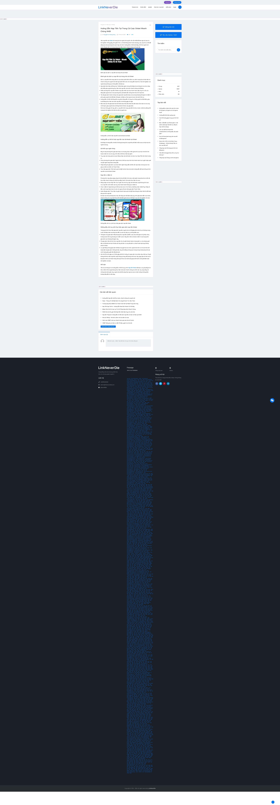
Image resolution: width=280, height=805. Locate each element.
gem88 (147, 414)
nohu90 (140, 457)
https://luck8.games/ (137, 583)
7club (146, 666)
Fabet (130, 669)
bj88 (148, 441)
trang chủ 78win (138, 681)
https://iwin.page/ (137, 466)
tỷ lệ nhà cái (137, 498)
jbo (152, 690)
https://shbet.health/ (141, 506)
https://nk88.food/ (141, 607)
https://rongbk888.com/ (139, 394)
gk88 (137, 495)
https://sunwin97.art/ (138, 398)
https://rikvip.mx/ (130, 509)
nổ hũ (143, 407)
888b (128, 588)
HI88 (137, 649)
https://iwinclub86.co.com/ (131, 457)
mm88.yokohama (138, 598)
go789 (139, 665)
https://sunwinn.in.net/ (145, 509)
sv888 (135, 592)
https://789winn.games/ (146, 631)
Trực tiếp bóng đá (130, 383)
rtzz (148, 627)
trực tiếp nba (148, 390)
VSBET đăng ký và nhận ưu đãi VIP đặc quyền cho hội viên (117, 323)
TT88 (135, 582)
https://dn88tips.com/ (130, 614)
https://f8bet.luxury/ (137, 672)
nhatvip (141, 546)
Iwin (135, 416)
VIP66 (137, 499)
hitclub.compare (129, 547)
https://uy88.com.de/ (146, 523)
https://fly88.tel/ (130, 423)
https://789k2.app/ (130, 651)
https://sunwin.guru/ (137, 465)
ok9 (136, 393)
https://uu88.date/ (137, 574)
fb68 (127, 685)
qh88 (137, 500)
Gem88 (138, 669)
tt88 (139, 485)
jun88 (145, 446)
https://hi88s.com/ (130, 411)
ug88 (141, 545)
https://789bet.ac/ (142, 621)
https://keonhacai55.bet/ (134, 382)
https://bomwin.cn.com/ (148, 471)
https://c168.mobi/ (142, 652)
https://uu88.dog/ (130, 602)
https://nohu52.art (147, 531)
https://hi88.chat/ (130, 469)
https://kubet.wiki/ (140, 705)
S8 (143, 496)
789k (143, 498)
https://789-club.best (144, 541)
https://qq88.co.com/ (149, 701)
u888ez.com (135, 528)
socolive (151, 382)
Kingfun (141, 527)
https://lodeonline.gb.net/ (131, 429)
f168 (149, 429)
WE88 (150, 518)
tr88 (146, 546)
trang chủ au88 (140, 542)
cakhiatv (143, 390)
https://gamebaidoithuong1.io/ (132, 539)
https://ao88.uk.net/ (130, 548)
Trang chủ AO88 (143, 658)
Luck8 (147, 551)
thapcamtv (143, 388)
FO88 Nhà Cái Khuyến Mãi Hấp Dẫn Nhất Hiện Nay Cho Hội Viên (118, 312)
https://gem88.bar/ (130, 392)
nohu (128, 505)
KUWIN (140, 569)
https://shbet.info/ (142, 462)
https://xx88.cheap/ (143, 673)
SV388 (132, 647)
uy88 (128, 475)
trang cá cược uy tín (148, 460)
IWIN (144, 381)
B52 (149, 414)
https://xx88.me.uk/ (147, 391)
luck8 (135, 486)
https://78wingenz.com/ (145, 477)
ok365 (142, 635)
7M (135, 636)
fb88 (134, 461)
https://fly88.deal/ (137, 464)
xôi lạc (137, 383)
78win (139, 380)
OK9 (141, 434)
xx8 (127, 606)
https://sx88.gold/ (130, 500)
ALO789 (145, 436)
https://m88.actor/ (132, 531)
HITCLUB (140, 505)
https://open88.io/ (132, 626)
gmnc (128, 480)
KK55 (128, 591)
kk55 (140, 586)
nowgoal (146, 392)
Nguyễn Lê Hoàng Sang (109, 34)
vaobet (128, 412)
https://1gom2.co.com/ (139, 471)
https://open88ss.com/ (146, 672)
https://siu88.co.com (142, 580)
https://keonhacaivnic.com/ (131, 501)
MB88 (140, 693)
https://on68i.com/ (132, 558)
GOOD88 (133, 653)
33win (137, 485)
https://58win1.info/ (142, 572)
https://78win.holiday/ (130, 618)
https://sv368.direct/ (148, 379)
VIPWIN (135, 580)
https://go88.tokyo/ (144, 403)
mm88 (143, 685)
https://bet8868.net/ (141, 645)
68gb (146, 484)
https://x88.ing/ (145, 494)
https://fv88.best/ (133, 642)
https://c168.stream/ (139, 604)
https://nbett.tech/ (135, 660)
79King (130, 433)
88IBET (150, 494)
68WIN (128, 528)
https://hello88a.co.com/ (131, 516)
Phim (169, 91)
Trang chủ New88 (139, 661)
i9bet (140, 421)
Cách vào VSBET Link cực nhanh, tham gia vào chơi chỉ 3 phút (118, 320)
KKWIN (128, 701)
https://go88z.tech (133, 710)
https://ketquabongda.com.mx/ (132, 494)
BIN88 (141, 392)
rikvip (140, 382)
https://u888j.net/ (133, 481)
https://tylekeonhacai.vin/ (131, 458)
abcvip (135, 630)
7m (149, 392)
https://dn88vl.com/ (143, 650)
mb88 (142, 485)
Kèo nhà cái (145, 495)
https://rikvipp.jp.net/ (147, 454)
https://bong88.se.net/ (131, 460)
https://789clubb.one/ (131, 406)
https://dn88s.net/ (130, 552)
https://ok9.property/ (130, 442)
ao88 (152, 448)
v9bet (140, 383)
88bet (150, 505)
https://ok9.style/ (130, 589)
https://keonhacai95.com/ (134, 418)
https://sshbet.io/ (130, 438)
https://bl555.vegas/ (148, 675)
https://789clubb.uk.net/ (148, 453)
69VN (137, 635)
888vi (146, 640)
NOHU (143, 569)
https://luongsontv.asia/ (147, 674)
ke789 (140, 486)
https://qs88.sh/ (129, 625)
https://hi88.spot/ (135, 638)
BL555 (134, 504)
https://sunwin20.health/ (139, 601)
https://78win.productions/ (131, 605)
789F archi (147, 645)
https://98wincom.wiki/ (136, 688)
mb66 (134, 448)
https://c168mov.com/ (130, 483)
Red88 (133, 669)
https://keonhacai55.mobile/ (144, 468)
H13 (140, 595)
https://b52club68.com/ (139, 472)
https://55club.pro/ (133, 520)
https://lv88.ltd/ (143, 499)
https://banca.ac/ (149, 433)
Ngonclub (147, 429)
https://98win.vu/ (130, 575)
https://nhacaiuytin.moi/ (140, 459)
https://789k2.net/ (130, 595)
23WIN (128, 520)
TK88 (151, 547)
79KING (146, 422)
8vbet (146, 690)
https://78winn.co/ (145, 657)
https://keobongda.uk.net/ (147, 624)
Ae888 (141, 534)
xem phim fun (138, 423)
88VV (130, 517)
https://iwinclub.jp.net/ (131, 454)
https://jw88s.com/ (135, 590)
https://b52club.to (142, 484)
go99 (149, 484)
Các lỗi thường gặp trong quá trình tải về (168, 119)
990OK (128, 673)
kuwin (146, 492)
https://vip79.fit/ (137, 392)
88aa (128, 634)
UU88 (130, 495)
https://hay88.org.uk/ (132, 567)
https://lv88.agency (142, 713)
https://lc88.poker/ (137, 663)
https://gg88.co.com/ (141, 414)
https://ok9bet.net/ (130, 705)
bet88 (135, 395)
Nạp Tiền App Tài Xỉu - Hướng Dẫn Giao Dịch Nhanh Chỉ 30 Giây (118, 306)
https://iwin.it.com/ (139, 536)
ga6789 (133, 576)
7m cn (152, 665)
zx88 (141, 640)
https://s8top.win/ (130, 633)
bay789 (151, 683)
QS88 (135, 462)
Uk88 (146, 669)
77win (136, 463)
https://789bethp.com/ (131, 482)
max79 (128, 586)
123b (129, 486)
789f (143, 530)
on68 (143, 543)
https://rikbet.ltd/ (130, 397)
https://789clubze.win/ (131, 422)
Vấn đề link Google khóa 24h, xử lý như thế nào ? (169, 154)
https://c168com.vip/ (137, 611)
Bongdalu (137, 460)
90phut (146, 476)
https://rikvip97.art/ (130, 398)
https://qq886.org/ (130, 695)
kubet (141, 379)
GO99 (128, 496)
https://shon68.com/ (148, 677)
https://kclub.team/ (145, 398)
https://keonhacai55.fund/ (135, 493)
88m (142, 634)
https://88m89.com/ (138, 654)
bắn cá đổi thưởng (150, 697)
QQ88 (143, 633)
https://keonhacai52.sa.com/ (132, 677)
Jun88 (138, 409)
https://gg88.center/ (141, 449)
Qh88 (146, 515)
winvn (139, 534)
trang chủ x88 (146, 542)
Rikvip (132, 401)
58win (132, 452)
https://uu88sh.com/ (147, 602)
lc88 (142, 586)
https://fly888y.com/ (147, 540)
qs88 (142, 496)
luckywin (148, 525)
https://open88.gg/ (132, 639)
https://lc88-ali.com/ (144, 533)
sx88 (146, 662)
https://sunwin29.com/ (131, 545)
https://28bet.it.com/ (135, 621)
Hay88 (149, 492)
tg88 (148, 481)
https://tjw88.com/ (143, 700)
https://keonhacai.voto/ (131, 414)
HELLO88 (135, 698)
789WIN (146, 629)
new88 (128, 560)
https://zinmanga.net (134, 378)
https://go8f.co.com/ (147, 642)
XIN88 (140, 590)
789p (128, 590)
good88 (134, 603)
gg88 (133, 581)
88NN (147, 580)
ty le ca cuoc (129, 400)
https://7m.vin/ (149, 516)
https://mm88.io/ (132, 394)
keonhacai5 (137, 676)
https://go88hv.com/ (137, 509)
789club (147, 418)
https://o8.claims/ (144, 617)
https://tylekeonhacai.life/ (131, 415)
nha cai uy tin (150, 399)
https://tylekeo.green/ (138, 435)
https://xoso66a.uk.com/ (133, 607)
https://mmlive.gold (149, 486)
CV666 (136, 659)
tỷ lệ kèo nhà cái (142, 460)
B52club (136, 447)
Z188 (130, 465)
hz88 (141, 507)
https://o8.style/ (134, 449)
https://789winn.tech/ (139, 614)
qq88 (128, 557)
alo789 (141, 557)
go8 (151, 485)
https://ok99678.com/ (130, 463)
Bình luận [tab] (104, 334)
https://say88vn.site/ (144, 544)
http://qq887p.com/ (148, 633)
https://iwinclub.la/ (130, 379)
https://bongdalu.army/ (131, 459)
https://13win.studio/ (142, 579)
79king (150, 434)
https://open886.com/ (130, 410)
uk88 (139, 461)
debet (130, 706)
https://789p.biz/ (149, 579)
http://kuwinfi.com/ (142, 592)
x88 (127, 450)
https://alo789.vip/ (130, 661)
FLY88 (135, 411)
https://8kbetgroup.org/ (131, 629)
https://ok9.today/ (144, 647)
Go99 (152, 513)
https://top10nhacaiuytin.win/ (145, 393)
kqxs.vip (130, 523)
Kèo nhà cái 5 (142, 400)
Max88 (144, 424)
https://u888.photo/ (144, 480)
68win (144, 507)
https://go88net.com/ (130, 472)
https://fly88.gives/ (130, 446)
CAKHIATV (142, 565)
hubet (128, 512)
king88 (131, 600)
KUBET (146, 654)
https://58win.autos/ (145, 510)
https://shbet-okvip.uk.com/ (131, 571)
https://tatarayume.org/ (142, 599)
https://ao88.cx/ (147, 552)
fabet (141, 461)
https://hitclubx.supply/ (138, 487)
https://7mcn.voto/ (130, 462)
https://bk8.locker (144, 648)
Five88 (136, 669)
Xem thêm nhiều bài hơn (108, 326)
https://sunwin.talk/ (137, 407)
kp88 (152, 642)
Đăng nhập (177, 2)
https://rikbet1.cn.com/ (131, 473)
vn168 (136, 512)
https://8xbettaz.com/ (146, 513)
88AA (128, 577)
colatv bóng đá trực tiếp (148, 387)
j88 (135, 529)
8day (140, 470)
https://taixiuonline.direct (143, 560)
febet (138, 630)
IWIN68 (151, 474)
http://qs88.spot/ (142, 610)
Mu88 (148, 670)
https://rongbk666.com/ (148, 394)
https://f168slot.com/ (149, 409)
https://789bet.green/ (140, 690)
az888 (139, 545)
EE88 (137, 477)
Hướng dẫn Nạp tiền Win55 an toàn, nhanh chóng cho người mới (118, 298)
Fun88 (138, 379)
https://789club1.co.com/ (147, 456)
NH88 (135, 647)
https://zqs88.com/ (130, 617)
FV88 (142, 532)
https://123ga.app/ (132, 588)
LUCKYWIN (137, 658)
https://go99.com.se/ (130, 582)
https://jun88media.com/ (145, 598)
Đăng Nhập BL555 (134, 641)
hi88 (149, 652)
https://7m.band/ (148, 458)
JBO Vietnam (129, 638)
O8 (144, 492)
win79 (141, 416)
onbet (128, 556)
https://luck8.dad (133, 510)
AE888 (146, 712)
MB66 (138, 386)
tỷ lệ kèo (150, 689)
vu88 (131, 554)
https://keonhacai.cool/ (137, 441)
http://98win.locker (142, 664)
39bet (134, 562)
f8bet (139, 436)
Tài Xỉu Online (129, 708)
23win (150, 415)
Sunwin (140, 450)
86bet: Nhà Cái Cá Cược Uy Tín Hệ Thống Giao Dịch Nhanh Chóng (119, 309)
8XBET (149, 508)
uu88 (137, 425)
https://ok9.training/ (130, 604)
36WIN (144, 566)
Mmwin (139, 541)
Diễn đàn (168, 7)
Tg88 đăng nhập (142, 515)
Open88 (143, 520)
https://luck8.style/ (135, 579)
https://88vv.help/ (130, 612)
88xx (127, 485)
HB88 (128, 637)
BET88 (142, 558)
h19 (151, 411)
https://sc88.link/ (142, 525)
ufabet (140, 378)
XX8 (139, 555)
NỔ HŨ (138, 451)
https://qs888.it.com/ (145, 606)
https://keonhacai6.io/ (131, 692)
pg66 (144, 587)
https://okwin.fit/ (137, 683)
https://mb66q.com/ (130, 386)
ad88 (129, 606)
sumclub (131, 489)
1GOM (130, 401)
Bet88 (137, 411)
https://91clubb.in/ (135, 515)
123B (147, 575)
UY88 (149, 520)
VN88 (144, 583)
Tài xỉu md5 (138, 624)
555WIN (145, 639)
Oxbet (144, 669)
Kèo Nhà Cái (145, 527)
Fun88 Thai (138, 568)
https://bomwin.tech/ (141, 397)
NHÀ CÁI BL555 (146, 612)
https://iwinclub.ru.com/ (131, 402)
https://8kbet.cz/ (147, 628)
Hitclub (147, 407)
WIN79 (145, 670)
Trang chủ (135, 7)
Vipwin (145, 532)
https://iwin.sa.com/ (137, 403)
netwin (139, 659)
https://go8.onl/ (136, 552)
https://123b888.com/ (138, 497)
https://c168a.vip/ (132, 681)
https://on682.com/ (137, 563)
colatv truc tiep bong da (137, 387)
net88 (131, 430)
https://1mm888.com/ (130, 674)
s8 (130, 621)
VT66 (149, 595)
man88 (135, 652)
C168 (127, 433)
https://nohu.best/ (147, 581)
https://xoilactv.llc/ (130, 568)
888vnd (148, 640)
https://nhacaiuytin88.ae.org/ (140, 562)
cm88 (146, 430)
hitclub (142, 382)
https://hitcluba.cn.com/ (140, 508)
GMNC (140, 430)
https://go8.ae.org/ (137, 581)
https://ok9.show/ (130, 513)
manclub (137, 430)
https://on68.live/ (135, 586)
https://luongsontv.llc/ (136, 507)
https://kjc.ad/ (135, 593)
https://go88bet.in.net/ (134, 541)
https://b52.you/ (144, 466)
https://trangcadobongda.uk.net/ (132, 484)
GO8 (150, 627)
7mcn (133, 400)
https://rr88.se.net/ (135, 399)
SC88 (141, 463)
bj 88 (138, 522)
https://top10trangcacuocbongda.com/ (133, 437)
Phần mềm (143, 7)
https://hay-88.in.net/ (135, 517)
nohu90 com (142, 637)
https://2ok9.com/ (139, 433)
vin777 (144, 666)
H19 (137, 565)
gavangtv (140, 390)
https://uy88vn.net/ (144, 683)
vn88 (128, 517)
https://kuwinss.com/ (136, 613)
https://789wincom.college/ (131, 693)
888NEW (128, 493)
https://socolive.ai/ (130, 574)
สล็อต (136, 422)
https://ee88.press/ (130, 664)
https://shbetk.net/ (141, 476)
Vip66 (137, 474)
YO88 (142, 670)
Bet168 (147, 415)
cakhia (139, 475)
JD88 (147, 595)
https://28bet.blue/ (138, 426)
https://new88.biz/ (140, 415)
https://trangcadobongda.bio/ (147, 439)
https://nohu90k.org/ (137, 651)
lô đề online (140, 495)
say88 (152, 529)
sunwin (128, 380)
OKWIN (135, 686)
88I (149, 473)
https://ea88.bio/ (147, 475)
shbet (148, 489)
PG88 (145, 415)
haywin (138, 544)
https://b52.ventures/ (130, 546)
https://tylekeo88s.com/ (147, 556)
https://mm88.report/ (130, 527)
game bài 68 (136, 665)
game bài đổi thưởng (146, 557)
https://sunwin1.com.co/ (141, 535)
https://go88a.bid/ (149, 535)
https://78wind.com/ (139, 440)
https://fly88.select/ (146, 440)
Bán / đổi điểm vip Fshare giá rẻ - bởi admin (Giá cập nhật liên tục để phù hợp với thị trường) (168, 124)
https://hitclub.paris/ (142, 686)
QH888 (128, 572)
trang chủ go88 (143, 547)
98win (145, 569)
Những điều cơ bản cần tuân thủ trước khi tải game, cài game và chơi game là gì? (169, 110)
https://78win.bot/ (146, 426)
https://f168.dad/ (138, 483)
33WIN (138, 489)
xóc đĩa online (148, 512)
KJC (151, 393)
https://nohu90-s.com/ (131, 601)
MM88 (141, 389)
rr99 (134, 685)
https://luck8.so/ (130, 504)
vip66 (151, 383)
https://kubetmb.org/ (130, 598)
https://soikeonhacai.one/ (131, 508)
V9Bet (149, 666)
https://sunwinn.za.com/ (138, 428)
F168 (148, 434)
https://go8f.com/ (134, 694)
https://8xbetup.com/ (138, 674)
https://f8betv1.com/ (138, 646)
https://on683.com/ (149, 705)
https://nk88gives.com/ (143, 660)
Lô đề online (144, 450)
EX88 (146, 583)
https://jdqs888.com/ (135, 696)
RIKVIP (137, 402)
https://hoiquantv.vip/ (130, 445)
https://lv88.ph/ (141, 622)
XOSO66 (135, 565)
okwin (152, 613)
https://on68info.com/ (141, 571)
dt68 (140, 412)
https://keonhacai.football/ (138, 381)
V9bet (143, 416)
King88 (144, 625)
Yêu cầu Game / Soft (170, 35)
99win (134, 712)
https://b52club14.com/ (134, 569)
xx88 (140, 388)
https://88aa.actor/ (130, 424)
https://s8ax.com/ (148, 651)
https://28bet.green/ (130, 587)
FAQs (174, 7)
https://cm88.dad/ (130, 403)
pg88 (141, 636)
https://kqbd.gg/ (136, 575)
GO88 (138, 412)
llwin (130, 586)
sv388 (144, 379)
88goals (146, 400)
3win (142, 642)
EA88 (150, 527)
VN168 (151, 509)
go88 (148, 382)
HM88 (141, 520)
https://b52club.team (148, 452)
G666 (150, 574)
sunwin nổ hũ (149, 543)
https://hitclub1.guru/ (148, 545)
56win (128, 681)
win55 (135, 564)
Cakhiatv (139, 615)
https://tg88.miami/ (134, 619)
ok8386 (137, 525)
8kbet (130, 399)
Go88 (144, 392)
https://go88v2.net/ (139, 564)
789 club (131, 532)
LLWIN (133, 433)
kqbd (146, 416)
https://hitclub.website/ (144, 395)
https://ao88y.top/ (146, 659)
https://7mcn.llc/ (144, 441)
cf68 (131, 563)
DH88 (133, 637)
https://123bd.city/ (140, 701)
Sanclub (140, 666)
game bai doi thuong (130, 648)
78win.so (136, 442)
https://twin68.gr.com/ (142, 570)
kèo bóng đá (141, 638)
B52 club (137, 401)
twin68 (149, 519)
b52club (128, 421)
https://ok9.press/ (137, 469)
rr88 (130, 449)
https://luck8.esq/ (130, 583)
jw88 (143, 662)
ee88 (131, 512)
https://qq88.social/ (142, 649)
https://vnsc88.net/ (140, 481)
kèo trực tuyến (132, 498)
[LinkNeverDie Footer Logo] (108, 367)
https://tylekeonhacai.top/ (138, 453)
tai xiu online (149, 496)
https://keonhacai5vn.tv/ (136, 706)
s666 (135, 555)
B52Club (143, 457)
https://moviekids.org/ (136, 488)
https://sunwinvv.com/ (132, 522)
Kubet (143, 521)
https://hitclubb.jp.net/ (139, 454)
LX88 (145, 582)
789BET (142, 436)
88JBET (128, 619)
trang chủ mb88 (134, 542)
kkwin (151, 592)
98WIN (148, 586)
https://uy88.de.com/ (135, 505)
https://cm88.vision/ (143, 425)
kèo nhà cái (131, 395)
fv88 (139, 640)
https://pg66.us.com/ (130, 409)
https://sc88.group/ (133, 412)
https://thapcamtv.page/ (131, 675)
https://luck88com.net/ (148, 638)
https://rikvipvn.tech (130, 672)
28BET (130, 594)
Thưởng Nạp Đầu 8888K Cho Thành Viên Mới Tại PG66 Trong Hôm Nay (120, 303)
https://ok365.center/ (139, 391)
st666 (128, 576)
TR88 (150, 593)
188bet (136, 678)
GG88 (142, 406)
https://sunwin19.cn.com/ (140, 405)
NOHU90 (135, 489)
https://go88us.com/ (149, 707)
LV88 (135, 600)
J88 (127, 506)
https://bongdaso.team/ (140, 458)
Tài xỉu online (148, 590)
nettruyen (128, 378)
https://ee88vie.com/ (133, 380)
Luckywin (136, 496)
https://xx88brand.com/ (142, 404)
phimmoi (151, 622)
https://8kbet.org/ (130, 417)
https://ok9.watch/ (130, 464)
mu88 (149, 485)
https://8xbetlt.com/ (138, 473)
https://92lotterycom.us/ (131, 477)
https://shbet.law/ (144, 438)
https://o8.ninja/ (130, 441)
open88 (143, 409)
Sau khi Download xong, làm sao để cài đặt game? (168, 137)
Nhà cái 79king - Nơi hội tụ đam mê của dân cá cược (115, 317)
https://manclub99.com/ (148, 417)
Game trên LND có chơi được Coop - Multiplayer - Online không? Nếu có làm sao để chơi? (168, 143)
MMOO (138, 520)
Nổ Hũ (143, 581)
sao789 (143, 594)
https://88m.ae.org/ (137, 551)
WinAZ (148, 688)
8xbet (148, 518)
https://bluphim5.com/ (149, 389)
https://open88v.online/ (131, 499)
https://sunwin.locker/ (130, 389)
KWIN (146, 594)
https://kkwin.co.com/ (138, 530)
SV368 (147, 570)
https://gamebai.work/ (131, 434)
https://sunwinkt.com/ (140, 708)
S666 (143, 545)
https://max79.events (143, 671)
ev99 (135, 500)
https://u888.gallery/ (136, 523)
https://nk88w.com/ (130, 592)
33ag (151, 578)
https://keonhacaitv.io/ (131, 525)
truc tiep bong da (145, 378)
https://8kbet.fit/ (139, 629)
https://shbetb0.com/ (130, 439)
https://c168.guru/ (146, 710)
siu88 (128, 449)
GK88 (148, 603)
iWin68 (128, 541)
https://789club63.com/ (147, 536)
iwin (149, 400)
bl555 (152, 497)
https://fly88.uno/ (147, 411)
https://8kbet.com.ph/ (130, 570)
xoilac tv (135, 379)
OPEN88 (149, 410)
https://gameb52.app (139, 516)
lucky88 (148, 547)
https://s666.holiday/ (138, 554)
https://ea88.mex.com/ (138, 524)
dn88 (138, 519)
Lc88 (139, 494)
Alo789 (135, 383)
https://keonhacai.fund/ (146, 383)
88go (130, 685)
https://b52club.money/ (138, 424)
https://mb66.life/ (143, 386)
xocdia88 (128, 510)
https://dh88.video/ (149, 499)
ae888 (143, 423)
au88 (151, 484)
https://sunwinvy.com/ (147, 641)
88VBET (136, 640)
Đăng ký (167, 2)
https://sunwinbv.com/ (131, 682)
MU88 (134, 440)
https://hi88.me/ (146, 442)
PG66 (146, 525)
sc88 (144, 433)
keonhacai (147, 501)
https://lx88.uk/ (147, 637)
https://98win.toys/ (130, 580)
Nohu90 (143, 430)
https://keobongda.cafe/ (131, 425)
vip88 (151, 666)
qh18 (142, 589)
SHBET (150, 398)
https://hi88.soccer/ (130, 699)
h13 (127, 653)
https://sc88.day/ (130, 470)
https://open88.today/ (139, 410)
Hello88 (150, 564)
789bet (142, 475)
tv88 (147, 572)
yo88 (134, 450)
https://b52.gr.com (144, 665)
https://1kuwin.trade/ (145, 563)
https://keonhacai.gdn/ (149, 405)
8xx (127, 394)
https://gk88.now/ (130, 689)
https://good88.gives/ (130, 529)
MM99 (136, 577)
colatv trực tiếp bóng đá (134, 475)
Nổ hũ (137, 429)
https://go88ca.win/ (130, 657)
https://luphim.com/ (141, 422)
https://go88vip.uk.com (131, 654)
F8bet (143, 452)
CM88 (145, 423)
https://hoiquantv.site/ (139, 445)
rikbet (149, 500)
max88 (141, 401)
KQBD (140, 630)
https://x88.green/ (143, 489)
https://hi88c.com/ (146, 694)
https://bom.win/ (142, 429)
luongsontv (129, 390)
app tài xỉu (131, 461)
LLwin (152, 524)
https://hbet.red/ (148, 524)
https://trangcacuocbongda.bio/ (146, 464)
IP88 (150, 680)
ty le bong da (129, 488)
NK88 (130, 485)
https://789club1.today (134, 518)
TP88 (145, 619)
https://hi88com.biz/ (146, 529)
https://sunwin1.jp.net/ (142, 539)
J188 (140, 522)
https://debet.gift (130, 698)
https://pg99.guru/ (144, 663)
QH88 (131, 613)
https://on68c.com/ (133, 560)
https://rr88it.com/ (145, 421)
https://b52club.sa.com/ (131, 405)
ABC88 (128, 565)
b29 (127, 452)
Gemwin (131, 468)
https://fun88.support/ (140, 684)
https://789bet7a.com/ (133, 534)
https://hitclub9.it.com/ (131, 519)
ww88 (146, 497)
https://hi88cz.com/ (130, 690)
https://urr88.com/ (141, 712)
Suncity (150, 649)
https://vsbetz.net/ (143, 577)
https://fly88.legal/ (133, 492)
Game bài (128, 440)
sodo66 (150, 534)
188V (132, 635)
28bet (131, 530)
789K (130, 627)
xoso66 (128, 382)
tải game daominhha (147, 406)
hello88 (148, 587)
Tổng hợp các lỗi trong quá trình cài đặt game (168, 149)
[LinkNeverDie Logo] (108, 7)
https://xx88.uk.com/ (143, 548)
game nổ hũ (150, 480)
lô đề (128, 461)
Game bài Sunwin (139, 685)
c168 (135, 451)
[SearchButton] (180, 7)
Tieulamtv (128, 553)
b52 (138, 388)
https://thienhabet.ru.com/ (135, 427)
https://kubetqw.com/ (130, 559)
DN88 (140, 510)
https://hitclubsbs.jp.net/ (146, 413)
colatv (131, 387)
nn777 (140, 411)
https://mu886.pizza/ (138, 559)
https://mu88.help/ (130, 428)
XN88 (148, 600)
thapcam (128, 544)
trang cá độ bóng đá (142, 697)
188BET (137, 470)
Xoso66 (136, 386)
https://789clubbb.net (131, 670)
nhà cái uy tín (142, 380)
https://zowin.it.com (148, 521)
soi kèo (152, 390)
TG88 (143, 582)
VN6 (138, 619)
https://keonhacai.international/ (144, 474)
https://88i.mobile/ (130, 551)
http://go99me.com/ (133, 572)
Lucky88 (142, 603)
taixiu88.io (140, 501)
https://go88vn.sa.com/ (145, 437)
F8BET (138, 556)
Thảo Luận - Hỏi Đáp (110, 24)
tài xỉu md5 (140, 680)
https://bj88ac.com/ (130, 535)
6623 (136, 671)
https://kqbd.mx (137, 711)
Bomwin (128, 418)
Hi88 (148, 682)
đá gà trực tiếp (145, 554)
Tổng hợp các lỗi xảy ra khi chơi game (169, 157)
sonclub (145, 653)
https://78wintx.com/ (130, 451)
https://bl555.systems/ (134, 476)
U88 (148, 571)
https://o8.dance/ (137, 617)
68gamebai (132, 521)
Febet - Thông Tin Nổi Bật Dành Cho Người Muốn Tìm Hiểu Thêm (118, 301)
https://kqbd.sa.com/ (143, 676)
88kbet (146, 613)
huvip (147, 591)
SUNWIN (144, 488)
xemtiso (135, 594)
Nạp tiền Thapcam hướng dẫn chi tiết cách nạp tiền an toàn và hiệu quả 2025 (121, 314)
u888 (139, 480)
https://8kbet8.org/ (138, 439)
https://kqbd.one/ (148, 459)
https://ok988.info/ (140, 446)
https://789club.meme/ (134, 599)
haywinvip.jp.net (140, 540)
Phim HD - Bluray (159, 7)
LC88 (132, 495)
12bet (146, 684)
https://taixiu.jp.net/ (130, 456)
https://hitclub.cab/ (130, 466)
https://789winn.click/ (137, 612)
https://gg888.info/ (130, 631)
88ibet (149, 712)
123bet (134, 547)
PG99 (150, 407)
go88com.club (134, 540)
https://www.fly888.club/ (145, 427)
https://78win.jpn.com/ (131, 616)
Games (150, 7)
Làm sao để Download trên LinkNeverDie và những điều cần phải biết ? (168, 131)
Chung (169, 86)
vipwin (144, 546)
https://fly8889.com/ (149, 449)
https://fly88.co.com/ (142, 482)
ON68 (136, 527)
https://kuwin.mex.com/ (131, 622)
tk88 (151, 440)
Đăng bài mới (169, 27)
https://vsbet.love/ (130, 697)
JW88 (145, 595)
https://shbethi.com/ (137, 438)
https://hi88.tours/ (139, 566)
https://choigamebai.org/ (131, 393)
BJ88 (132, 606)
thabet (144, 448)
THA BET (139, 648)
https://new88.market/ (131, 426)
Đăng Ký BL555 (141, 639)
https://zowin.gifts (130, 707)
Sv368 (147, 410)
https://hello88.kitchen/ (131, 471)
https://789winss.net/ (130, 658)
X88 (144, 590)
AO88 (133, 465)
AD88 (142, 555)
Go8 (148, 693)
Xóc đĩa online (137, 400)
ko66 (127, 567)
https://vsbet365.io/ (130, 578)
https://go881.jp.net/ (146, 428)
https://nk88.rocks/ (143, 689)
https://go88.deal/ (138, 413)
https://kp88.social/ (139, 504)
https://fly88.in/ (148, 568)
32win (149, 583)
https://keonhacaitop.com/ (138, 417)
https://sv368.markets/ (140, 588)
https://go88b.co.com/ (138, 456)
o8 (150, 441)
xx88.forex (138, 595)
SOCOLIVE (147, 565)
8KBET (145, 517)
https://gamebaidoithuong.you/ (132, 436)
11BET (148, 690)
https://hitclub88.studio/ (136, 533)
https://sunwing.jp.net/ (142, 518)
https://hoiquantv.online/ (147, 445)
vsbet (136, 461)
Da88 (141, 669)
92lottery (131, 665)
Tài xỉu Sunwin (148, 706)
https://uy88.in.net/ (130, 524)
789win (143, 402)
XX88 (136, 389)
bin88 (140, 406)
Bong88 (134, 423)
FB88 (132, 709)
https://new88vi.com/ (146, 696)
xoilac (147, 388)
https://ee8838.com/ (130, 497)
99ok (148, 506)
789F (149, 654)
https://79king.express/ (131, 391)
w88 (130, 505)
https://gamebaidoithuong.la (148, 487)
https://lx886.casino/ (149, 610)
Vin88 (130, 533)
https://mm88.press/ (130, 404)
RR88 (132, 390)
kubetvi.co (141, 517)
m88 (132, 564)
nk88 (144, 522)
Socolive (141, 587)
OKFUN (151, 618)
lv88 (147, 582)
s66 (132, 565)
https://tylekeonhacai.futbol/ (132, 388)
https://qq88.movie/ (130, 683)
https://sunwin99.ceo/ (131, 413)
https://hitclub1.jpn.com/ (131, 536)
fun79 (147, 652)
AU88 (128, 542)
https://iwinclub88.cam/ (136, 591)
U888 (147, 482)
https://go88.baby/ (145, 465)
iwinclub (136, 406)
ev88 (132, 450)
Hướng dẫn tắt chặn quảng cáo (167, 115)
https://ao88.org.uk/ (130, 687)
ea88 (139, 662)
